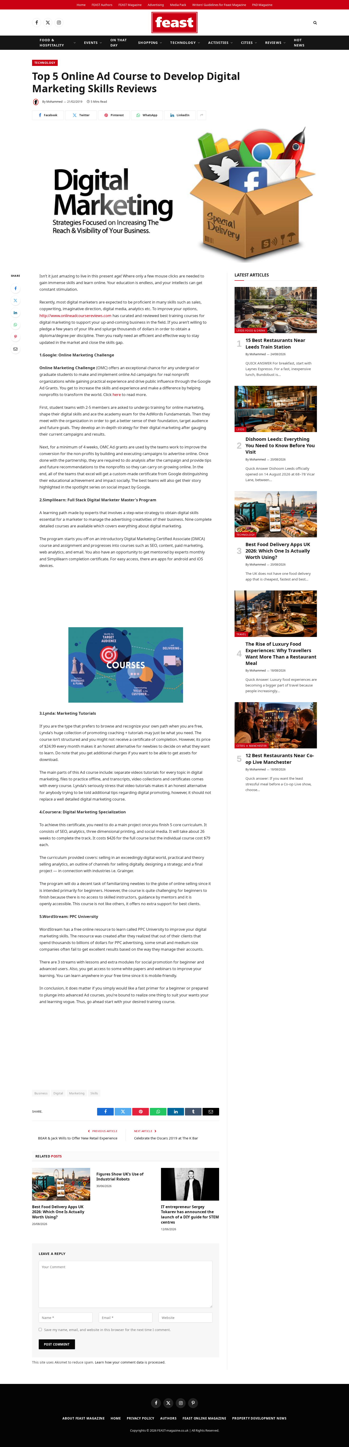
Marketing (77, 1093)
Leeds (240, 429)
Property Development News (259, 1418)
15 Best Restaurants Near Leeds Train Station (275, 343)
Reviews (273, 42)
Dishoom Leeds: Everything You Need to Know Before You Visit (280, 445)
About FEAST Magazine (83, 1418)
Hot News (299, 42)
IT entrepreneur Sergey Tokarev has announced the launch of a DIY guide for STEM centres (190, 1214)
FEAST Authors (102, 5)
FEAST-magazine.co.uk (173, 1430)
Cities (247, 42)
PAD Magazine (262, 5)
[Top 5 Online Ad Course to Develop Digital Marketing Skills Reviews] (174, 195)
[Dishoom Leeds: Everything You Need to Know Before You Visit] (276, 409)
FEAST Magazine (129, 5)
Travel (241, 634)
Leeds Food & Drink (250, 330)
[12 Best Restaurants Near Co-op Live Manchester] (276, 725)
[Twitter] (15, 300)
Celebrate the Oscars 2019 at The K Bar (166, 1138)
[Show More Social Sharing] (201, 115)
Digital (58, 1093)
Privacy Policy (140, 1418)
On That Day (118, 42)
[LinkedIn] (15, 312)
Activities (218, 42)
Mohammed (54, 102)
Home (81, 5)
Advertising (156, 5)
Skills (94, 1093)
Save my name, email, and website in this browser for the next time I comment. (107, 1329)
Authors (168, 1418)
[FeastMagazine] (174, 22)
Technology (183, 42)
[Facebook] (15, 288)
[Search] (314, 22)
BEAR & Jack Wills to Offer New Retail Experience (77, 1138)
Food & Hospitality (52, 42)
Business (40, 1093)
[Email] (15, 349)
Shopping (148, 42)
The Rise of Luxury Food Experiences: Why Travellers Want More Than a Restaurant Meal (280, 654)
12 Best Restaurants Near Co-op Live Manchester (279, 758)
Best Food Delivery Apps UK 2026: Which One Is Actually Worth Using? (58, 1212)
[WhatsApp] (15, 324)
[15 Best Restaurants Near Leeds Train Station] (276, 310)
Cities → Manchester (251, 745)
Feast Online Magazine (204, 1418)
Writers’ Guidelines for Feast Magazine (219, 5)
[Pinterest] (15, 336)
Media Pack (178, 5)
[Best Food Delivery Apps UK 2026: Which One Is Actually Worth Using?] (61, 1184)
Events (91, 42)
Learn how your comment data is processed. (130, 1362)
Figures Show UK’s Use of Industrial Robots (119, 1177)
